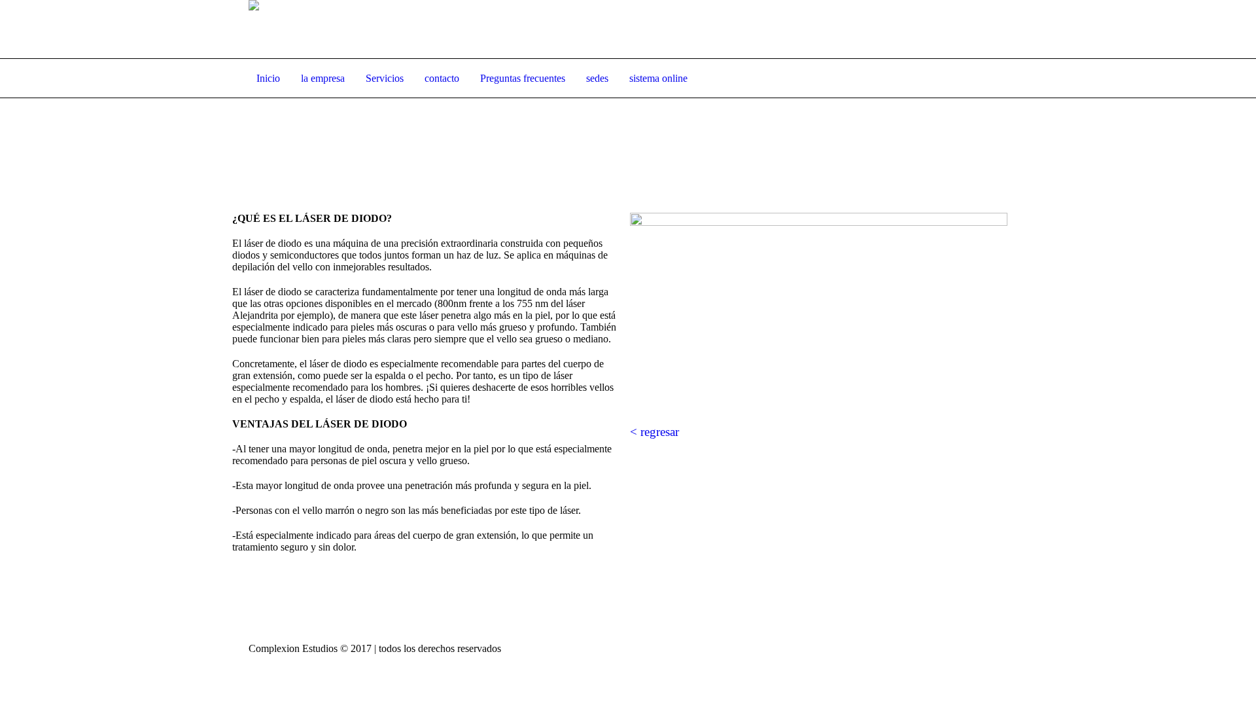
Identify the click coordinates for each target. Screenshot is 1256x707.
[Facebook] (965, 30)
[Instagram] (948, 30)
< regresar (654, 432)
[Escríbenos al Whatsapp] (930, 30)
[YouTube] (1001, 30)
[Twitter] (983, 30)
